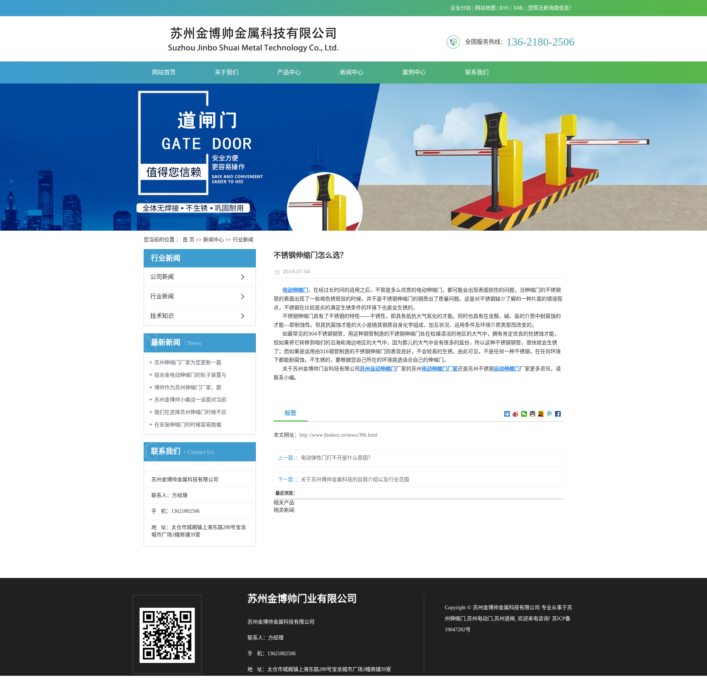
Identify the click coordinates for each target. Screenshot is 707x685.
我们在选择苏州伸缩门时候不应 (190, 412)
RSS (504, 8)
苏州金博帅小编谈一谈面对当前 (190, 399)
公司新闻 (162, 277)
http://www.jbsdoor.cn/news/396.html (338, 435)
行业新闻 (243, 239)
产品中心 (289, 72)
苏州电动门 (480, 618)
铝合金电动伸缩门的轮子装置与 (190, 375)
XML (518, 8)
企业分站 (460, 8)
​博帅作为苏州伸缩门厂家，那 (187, 387)
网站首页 (164, 72)
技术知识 (162, 316)
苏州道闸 (504, 618)
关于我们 (226, 72)
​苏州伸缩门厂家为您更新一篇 (187, 362)
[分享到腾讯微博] (549, 414)
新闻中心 (351, 72)
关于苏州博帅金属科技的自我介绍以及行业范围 (355, 479)
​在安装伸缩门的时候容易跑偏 (187, 424)
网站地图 (485, 8)
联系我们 (477, 72)
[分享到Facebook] (558, 414)
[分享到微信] (524, 414)
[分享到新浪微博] (516, 414)
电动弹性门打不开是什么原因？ (337, 458)
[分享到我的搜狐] (541, 414)
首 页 (188, 239)
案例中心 (414, 72)
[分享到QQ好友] (533, 414)
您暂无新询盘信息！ (551, 8)
